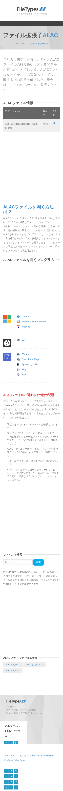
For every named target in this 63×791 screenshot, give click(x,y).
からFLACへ (35, 665)
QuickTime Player (31, 359)
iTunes (25, 316)
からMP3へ (13, 665)
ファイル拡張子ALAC (39, 43)
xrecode (26, 326)
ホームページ (20, 43)
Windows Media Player (34, 321)
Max (24, 374)
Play (24, 369)
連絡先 (23, 755)
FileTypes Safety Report (15, 760)
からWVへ (12, 670)
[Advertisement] (31, 168)
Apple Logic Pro (30, 364)
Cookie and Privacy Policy (41, 755)
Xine (24, 340)
